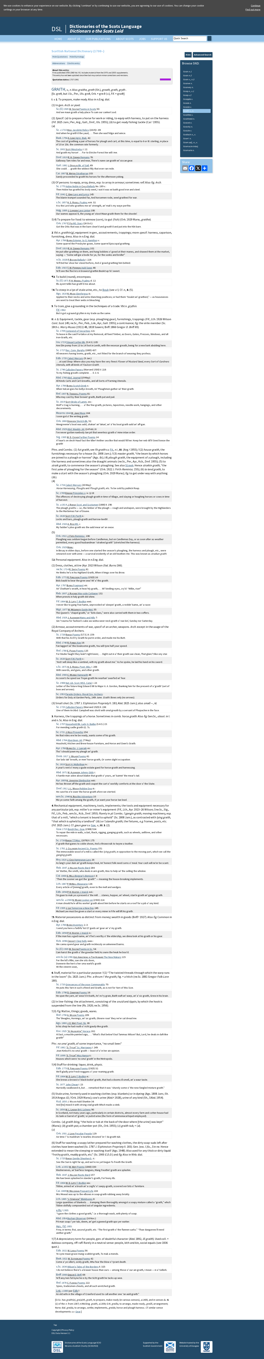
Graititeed (189, 118)
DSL (57, 29)
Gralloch (189, 134)
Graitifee (188, 114)
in (80, 186)
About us (74, 39)
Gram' (187, 138)
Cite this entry (73, 63)
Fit (111, 449)
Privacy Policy (68, 1330)
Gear (77, 1311)
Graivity (188, 126)
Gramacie (190, 146)
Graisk (187, 103)
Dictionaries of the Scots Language (106, 28)
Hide (188, 54)
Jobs (142, 39)
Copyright (56, 1330)
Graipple (188, 99)
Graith (188, 111)
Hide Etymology (77, 56)
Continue (255, 5)
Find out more (253, 9)
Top (55, 1325)
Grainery (188, 87)
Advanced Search (202, 54)
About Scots (125, 39)
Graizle (187, 130)
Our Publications (98, 39)
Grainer (187, 83)
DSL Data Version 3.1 (61, 1333)
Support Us (159, 39)
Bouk (105, 290)
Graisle (187, 107)
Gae (93, 825)
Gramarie (188, 150)
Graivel (187, 122)
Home (58, 39)
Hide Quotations (60, 56)
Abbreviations (58, 63)
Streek (129, 465)
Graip (188, 91)
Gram (190, 142)
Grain (187, 71)
